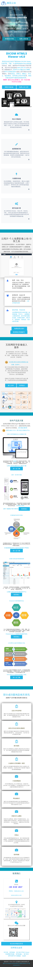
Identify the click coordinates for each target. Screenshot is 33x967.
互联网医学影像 (9, 954)
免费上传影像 (23, 39)
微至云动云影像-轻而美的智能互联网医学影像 (14, 963)
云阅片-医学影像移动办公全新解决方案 (16, 434)
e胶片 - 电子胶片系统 (16, 474)
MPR (18, 67)
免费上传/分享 (23, 87)
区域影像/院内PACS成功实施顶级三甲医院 (16, 548)
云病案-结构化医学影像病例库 (16, 558)
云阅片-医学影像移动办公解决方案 (16, 465)
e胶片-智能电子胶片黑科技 (10, 508)
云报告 (14, 461)
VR (25, 67)
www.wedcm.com (16, 895)
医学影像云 (19, 954)
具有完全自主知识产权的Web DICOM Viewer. (16, 61)
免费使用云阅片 (19, 328)
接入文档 (11, 385)
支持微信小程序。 (20, 505)
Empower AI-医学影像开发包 (16, 600)
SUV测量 (27, 69)
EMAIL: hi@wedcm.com (16, 891)
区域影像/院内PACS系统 (16, 515)
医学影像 (12, 952)
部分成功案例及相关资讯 (16, 694)
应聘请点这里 (16, 948)
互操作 (24, 956)
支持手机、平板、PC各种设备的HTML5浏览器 (16, 63)
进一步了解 (16, 468)
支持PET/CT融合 (18, 69)
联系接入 (22, 385)
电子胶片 (26, 954)
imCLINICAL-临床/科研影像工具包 (16, 643)
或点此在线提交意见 (16, 943)
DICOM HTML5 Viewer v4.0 (16, 55)
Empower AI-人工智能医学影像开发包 (16, 634)
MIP (22, 67)
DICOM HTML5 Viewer (22, 952)
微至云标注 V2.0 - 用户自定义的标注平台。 (18, 430)
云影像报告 (19, 28)
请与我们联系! (22, 428)
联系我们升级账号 (19, 332)
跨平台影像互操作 (10, 71)
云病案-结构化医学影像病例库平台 (16, 591)
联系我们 (24, 509)
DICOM (6, 952)
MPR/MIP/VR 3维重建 (14, 956)
